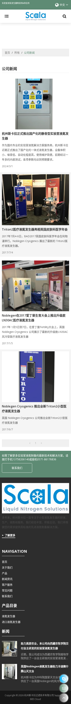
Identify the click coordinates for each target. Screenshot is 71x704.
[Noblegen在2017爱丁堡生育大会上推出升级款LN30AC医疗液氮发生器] (35, 285)
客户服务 (7, 584)
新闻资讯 (7, 579)
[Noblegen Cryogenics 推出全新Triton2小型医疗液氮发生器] (35, 376)
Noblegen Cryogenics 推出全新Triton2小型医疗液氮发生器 (34, 408)
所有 (17, 52)
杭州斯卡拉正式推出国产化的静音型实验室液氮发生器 (35, 135)
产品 (4, 573)
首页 (7, 52)
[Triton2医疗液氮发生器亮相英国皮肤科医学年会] (35, 199)
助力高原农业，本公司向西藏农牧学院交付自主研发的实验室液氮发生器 (45, 646)
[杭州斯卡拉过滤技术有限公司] (35, 16)
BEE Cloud (35, 699)
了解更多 (10, 535)
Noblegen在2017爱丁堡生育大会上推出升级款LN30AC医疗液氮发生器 (34, 317)
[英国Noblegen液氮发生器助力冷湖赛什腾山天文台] (9, 671)
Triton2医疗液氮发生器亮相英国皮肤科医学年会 (35, 229)
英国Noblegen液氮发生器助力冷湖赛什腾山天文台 (45, 668)
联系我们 (17, 468)
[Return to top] (64, 698)
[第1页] (29, 443)
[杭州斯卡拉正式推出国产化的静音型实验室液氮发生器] (35, 104)
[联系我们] (64, 688)
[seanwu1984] (64, 678)
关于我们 (7, 567)
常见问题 (7, 590)
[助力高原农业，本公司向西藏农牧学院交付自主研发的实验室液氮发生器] (9, 648)
